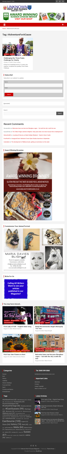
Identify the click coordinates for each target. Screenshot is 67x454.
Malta (18, 427)
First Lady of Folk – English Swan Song (17, 326)
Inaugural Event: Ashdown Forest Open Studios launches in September (31, 138)
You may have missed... (12, 304)
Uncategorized (8, 322)
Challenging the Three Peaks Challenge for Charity (14, 59)
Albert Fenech (48, 360)
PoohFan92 (7, 138)
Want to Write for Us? (40, 388)
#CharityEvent (9, 401)
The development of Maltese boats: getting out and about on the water (30, 142)
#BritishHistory (22, 399)
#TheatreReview (20, 413)
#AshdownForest (9, 399)
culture (26, 418)
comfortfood (10, 418)
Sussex (12, 54)
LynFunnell (9, 427)
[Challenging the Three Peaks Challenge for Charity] (17, 47)
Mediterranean (20, 429)
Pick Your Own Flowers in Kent (14, 354)
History (23, 320)
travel (22, 435)
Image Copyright (39, 386)
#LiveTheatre (18, 411)
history (16, 424)
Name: (6, 82)
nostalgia (14, 432)
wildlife (8, 437)
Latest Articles (41, 396)
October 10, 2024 (8, 62)
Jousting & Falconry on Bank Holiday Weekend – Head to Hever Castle (31, 135)
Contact (37, 384)
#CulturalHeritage (11, 406)
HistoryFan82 (7, 135)
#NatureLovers (8, 413)
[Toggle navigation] (4, 25)
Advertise (37, 382)
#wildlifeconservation (24, 415)
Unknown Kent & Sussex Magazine (30, 448)
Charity (6, 54)
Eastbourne (11, 421)
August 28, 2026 (39, 360)
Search (5, 110)
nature (8, 432)
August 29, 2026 (8, 356)
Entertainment (15, 320)
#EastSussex (14, 408)
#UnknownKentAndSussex (10, 415)
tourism (9, 435)
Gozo (6, 424)
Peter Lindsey (17, 62)
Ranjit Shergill (48, 330)
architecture (15, 416)
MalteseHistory (10, 429)
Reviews (47, 322)
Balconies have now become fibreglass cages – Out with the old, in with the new (34, 128)
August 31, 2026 (8, 328)
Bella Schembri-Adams (19, 356)
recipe (20, 432)
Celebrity (7, 320)
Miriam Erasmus (17, 328)
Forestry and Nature (10, 350)
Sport (3, 387)
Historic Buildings (50, 348)
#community (19, 401)
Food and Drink (6, 385)
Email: (6, 88)
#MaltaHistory (27, 411)
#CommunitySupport (10, 403)
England (24, 421)
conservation (19, 418)
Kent (18, 350)
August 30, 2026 (39, 330)
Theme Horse (50, 448)
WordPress (39, 451)
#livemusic (10, 411)
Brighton (22, 416)
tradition (15, 435)
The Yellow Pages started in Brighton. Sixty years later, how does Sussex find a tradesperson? (38, 131)
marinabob (6, 142)
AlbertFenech (6, 416)
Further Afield (40, 322)
